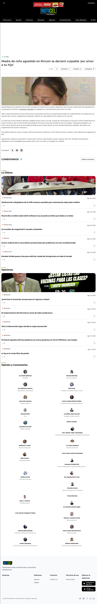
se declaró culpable (26, 109)
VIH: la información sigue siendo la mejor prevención (24, 326)
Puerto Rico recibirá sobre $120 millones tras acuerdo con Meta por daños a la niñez (37, 216)
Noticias (18, 20)
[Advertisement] (48, 37)
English (36, 582)
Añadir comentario (88, 159)
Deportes (52, 20)
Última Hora (7, 20)
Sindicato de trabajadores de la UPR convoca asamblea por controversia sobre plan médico (40, 202)
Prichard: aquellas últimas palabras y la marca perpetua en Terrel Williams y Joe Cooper (39, 340)
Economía (29, 20)
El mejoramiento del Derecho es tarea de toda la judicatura (27, 313)
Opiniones (41, 20)
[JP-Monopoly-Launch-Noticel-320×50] (48, 4)
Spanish (36, 579)
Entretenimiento (65, 20)
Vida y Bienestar (81, 20)
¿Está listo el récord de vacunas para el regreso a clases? (25, 299)
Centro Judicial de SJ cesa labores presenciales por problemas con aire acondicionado (38, 243)
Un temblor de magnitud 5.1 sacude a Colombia (21, 229)
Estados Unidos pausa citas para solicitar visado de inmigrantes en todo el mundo (36, 256)
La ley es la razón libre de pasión (15, 353)
